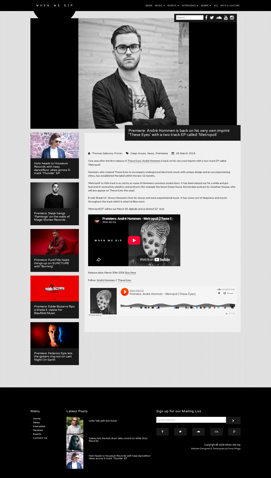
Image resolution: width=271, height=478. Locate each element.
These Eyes (134, 160)
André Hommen (151, 160)
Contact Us (40, 438)
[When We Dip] (54, 13)
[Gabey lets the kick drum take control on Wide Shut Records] (74, 442)
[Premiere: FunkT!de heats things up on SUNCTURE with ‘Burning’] (54, 242)
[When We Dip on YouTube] (226, 17)
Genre (205, 5)
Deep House (138, 153)
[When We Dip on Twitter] (212, 17)
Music (159, 5)
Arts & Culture (229, 5)
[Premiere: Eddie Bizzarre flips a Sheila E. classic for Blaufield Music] (54, 288)
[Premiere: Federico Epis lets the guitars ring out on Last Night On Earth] (54, 335)
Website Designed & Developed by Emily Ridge (216, 448)
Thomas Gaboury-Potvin (107, 153)
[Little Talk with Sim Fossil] (74, 425)
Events (172, 5)
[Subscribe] (233, 420)
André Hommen (106, 280)
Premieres (162, 153)
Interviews (189, 5)
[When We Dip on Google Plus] (234, 432)
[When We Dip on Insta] (232, 17)
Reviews (38, 430)
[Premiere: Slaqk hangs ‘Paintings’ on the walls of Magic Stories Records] (54, 195)
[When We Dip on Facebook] (206, 17)
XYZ (216, 5)
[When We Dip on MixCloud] (216, 432)
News (149, 5)
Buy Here (130, 272)
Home (37, 418)
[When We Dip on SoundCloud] (219, 17)
